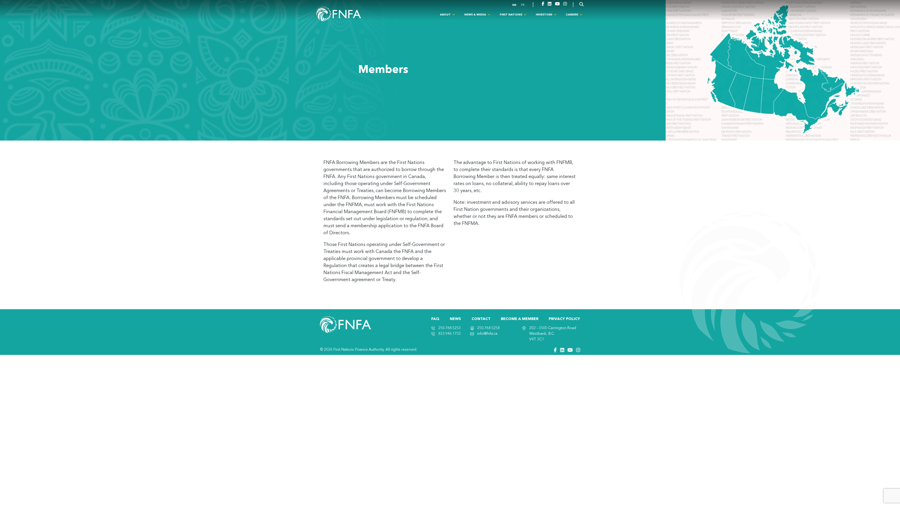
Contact (481, 319)
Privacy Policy (564, 319)
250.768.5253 (449, 328)
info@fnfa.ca (487, 334)
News (455, 319)
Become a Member (519, 319)
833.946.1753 (449, 334)
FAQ (435, 319)
